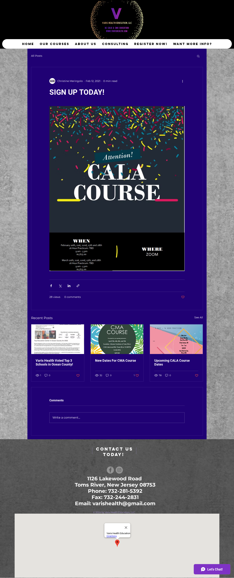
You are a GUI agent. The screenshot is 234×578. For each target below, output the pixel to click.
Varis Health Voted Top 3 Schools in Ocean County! (54, 362)
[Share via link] (78, 285)
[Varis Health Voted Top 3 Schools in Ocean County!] (57, 339)
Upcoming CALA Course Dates (172, 362)
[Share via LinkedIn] (69, 285)
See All (198, 317)
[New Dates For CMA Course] (117, 339)
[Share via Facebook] (51, 285)
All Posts (36, 55)
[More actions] (182, 81)
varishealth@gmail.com (124, 503)
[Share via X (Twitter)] (60, 285)
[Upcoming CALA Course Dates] (176, 339)
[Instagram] (119, 470)
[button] (198, 55)
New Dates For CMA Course (115, 360)
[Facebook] (110, 470)
